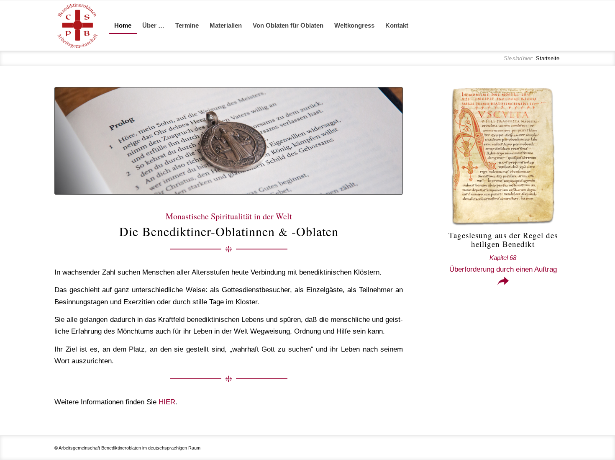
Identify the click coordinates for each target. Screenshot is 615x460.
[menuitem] (123, 25)
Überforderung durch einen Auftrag (503, 263)
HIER (167, 402)
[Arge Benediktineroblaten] (77, 26)
